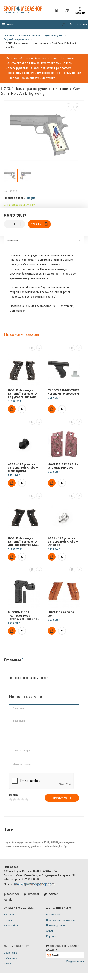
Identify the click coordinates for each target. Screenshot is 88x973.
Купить (36, 224)
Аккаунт (8, 963)
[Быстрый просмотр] (22, 409)
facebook (13, 894)
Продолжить (61, 797)
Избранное (10, 958)
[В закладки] (77, 107)
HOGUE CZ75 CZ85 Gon (61, 614)
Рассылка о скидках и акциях (62, 948)
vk (10, 899)
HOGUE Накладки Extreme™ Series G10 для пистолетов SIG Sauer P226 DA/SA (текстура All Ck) (22, 542)
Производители (55, 925)
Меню (10, 24)
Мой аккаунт (71, 24)
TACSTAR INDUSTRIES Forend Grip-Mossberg (63, 392)
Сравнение (10, 952)
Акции (50, 930)
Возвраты (10, 919)
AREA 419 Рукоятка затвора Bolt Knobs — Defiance (63, 542)
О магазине (53, 914)
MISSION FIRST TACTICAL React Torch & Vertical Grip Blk (22, 615)
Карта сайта (11, 925)
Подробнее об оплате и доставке (32, 78)
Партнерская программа (60, 919)
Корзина (80, 13)
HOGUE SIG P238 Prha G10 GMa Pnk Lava (63, 466)
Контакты (9, 914)
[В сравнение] (68, 107)
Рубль (83, 24)
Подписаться (75, 961)
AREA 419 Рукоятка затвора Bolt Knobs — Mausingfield (23, 468)
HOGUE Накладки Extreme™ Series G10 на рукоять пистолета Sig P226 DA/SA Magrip (24, 394)
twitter (52, 894)
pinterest (33, 894)
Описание (13, 240)
